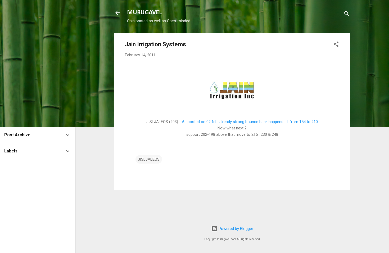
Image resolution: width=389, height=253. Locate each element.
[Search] (346, 14)
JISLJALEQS (149, 159)
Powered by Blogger (235, 228)
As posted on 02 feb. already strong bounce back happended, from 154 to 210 (250, 121)
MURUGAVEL (144, 13)
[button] (336, 45)
